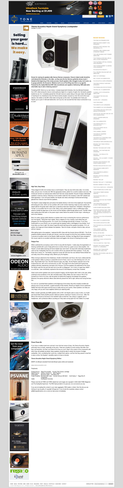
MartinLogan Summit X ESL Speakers (101, 43)
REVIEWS (49, 23)
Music (15, 484)
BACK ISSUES (101, 23)
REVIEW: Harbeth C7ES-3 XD (101, 184)
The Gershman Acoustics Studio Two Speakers (101, 204)
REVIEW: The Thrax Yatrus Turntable (101, 144)
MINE (93, 23)
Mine (24, 484)
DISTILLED (86, 23)
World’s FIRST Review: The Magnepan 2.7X (101, 47)
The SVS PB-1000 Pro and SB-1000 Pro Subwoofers (103, 114)
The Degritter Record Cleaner (100, 96)
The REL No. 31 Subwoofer (101, 89)
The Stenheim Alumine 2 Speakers (100, 172)
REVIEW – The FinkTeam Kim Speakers (101, 151)
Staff (41, 484)
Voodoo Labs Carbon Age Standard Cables (101, 51)
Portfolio (51, 484)
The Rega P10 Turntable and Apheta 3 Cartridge (102, 138)
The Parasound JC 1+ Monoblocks (99, 124)
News (28, 484)
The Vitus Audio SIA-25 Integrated (100, 128)
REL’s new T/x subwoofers (101, 220)
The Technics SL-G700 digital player (102, 225)
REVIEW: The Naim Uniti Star (101, 148)
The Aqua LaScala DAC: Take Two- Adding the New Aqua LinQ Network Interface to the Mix (102, 212)
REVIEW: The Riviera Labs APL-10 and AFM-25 (103, 253)
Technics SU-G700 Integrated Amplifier (102, 217)
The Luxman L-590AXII (99, 131)
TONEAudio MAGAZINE (22, 19)
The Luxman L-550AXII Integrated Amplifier (100, 229)
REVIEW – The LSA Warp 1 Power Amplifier (103, 158)
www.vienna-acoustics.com (38, 365)
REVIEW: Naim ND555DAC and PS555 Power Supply (101, 162)
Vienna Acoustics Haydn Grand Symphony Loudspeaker (54, 26)
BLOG (56, 23)
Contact (64, 484)
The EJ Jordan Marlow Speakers (100, 118)
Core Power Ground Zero (101, 207)
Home (11, 484)
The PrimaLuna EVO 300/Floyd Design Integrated (102, 110)
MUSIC (62, 23)
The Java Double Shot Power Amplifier (102, 54)
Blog (31, 484)
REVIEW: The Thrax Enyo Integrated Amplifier (100, 249)
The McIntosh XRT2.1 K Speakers (100, 196)
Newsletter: (90, 484)
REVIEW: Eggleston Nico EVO (102, 165)
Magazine (36, 484)
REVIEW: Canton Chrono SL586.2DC (101, 176)
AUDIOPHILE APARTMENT (74, 23)
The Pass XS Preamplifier (101, 40)
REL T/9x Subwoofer (99, 121)
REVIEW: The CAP (98, 179)
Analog (46, 484)
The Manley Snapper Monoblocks (99, 134)
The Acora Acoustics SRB (101, 222)
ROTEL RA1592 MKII (98, 233)
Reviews (20, 484)
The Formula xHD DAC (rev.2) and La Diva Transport (102, 58)
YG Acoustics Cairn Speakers (102, 81)
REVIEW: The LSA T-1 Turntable (102, 182)
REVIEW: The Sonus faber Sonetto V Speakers (101, 246)
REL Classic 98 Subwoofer (101, 78)
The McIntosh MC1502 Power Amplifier (102, 200)
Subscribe (58, 484)
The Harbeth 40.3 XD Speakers (102, 107)
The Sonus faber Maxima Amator (101, 192)
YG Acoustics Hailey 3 (100, 69)
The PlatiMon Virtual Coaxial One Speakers (102, 62)
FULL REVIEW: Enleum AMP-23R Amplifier (102, 72)
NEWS (41, 23)
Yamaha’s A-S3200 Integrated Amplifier (102, 239)
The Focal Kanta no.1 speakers (103, 187)
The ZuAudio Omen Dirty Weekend (101, 168)
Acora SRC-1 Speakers (100, 100)
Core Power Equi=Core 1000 (102, 189)
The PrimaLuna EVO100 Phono (102, 87)
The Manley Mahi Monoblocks (102, 141)
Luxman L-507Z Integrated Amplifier (101, 92)
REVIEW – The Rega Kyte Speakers (100, 154)
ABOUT (110, 23)
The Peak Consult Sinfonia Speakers (101, 84)
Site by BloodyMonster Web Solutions (44, 485)
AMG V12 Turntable (99, 76)
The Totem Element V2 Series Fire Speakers (102, 66)
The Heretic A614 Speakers (101, 105)
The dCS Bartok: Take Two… (102, 243)
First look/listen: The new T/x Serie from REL (102, 236)
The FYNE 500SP (98, 102)
